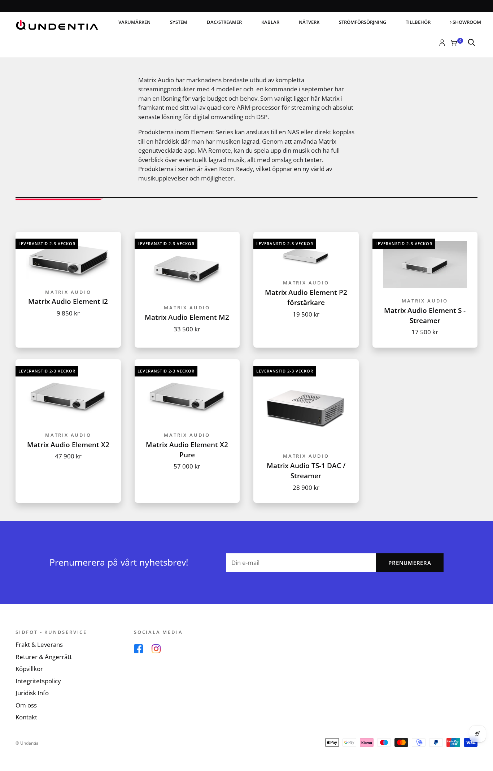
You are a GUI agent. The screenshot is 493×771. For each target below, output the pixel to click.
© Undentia (27, 743)
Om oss (26, 705)
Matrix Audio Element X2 (68, 444)
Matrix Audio (68, 292)
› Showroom (465, 22)
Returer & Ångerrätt (44, 657)
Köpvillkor (29, 669)
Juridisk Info (32, 693)
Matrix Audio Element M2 (187, 317)
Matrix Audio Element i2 (68, 301)
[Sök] (471, 43)
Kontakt (26, 717)
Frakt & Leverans (39, 644)
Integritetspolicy (38, 681)
